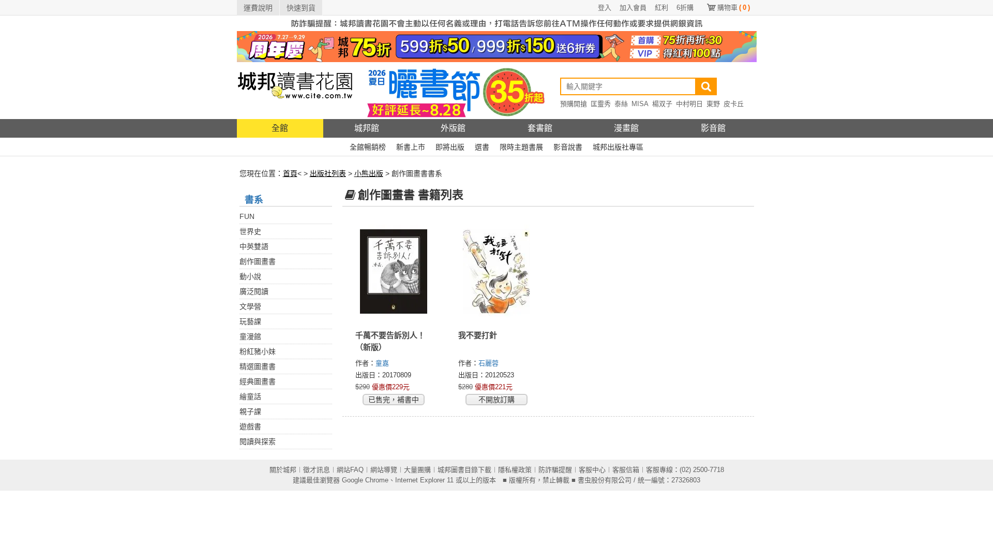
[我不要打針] (496, 272)
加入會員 (633, 7)
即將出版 (449, 147)
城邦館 (366, 128)
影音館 (713, 128)
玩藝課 (250, 321)
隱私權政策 (515, 470)
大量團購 (417, 470)
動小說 (250, 276)
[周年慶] (497, 46)
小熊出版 (368, 173)
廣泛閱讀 (253, 291)
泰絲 (621, 103)
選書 (482, 147)
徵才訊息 (316, 470)
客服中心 (592, 470)
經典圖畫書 (257, 381)
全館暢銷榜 (368, 147)
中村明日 (689, 103)
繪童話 (250, 396)
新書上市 (410, 147)
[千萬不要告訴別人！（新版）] (394, 272)
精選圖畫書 (257, 366)
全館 (280, 128)
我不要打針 (477, 335)
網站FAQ (350, 470)
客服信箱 (625, 470)
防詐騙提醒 (555, 470)
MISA (640, 103)
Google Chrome (365, 480)
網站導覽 (383, 470)
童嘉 (383, 363)
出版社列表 (328, 173)
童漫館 (250, 336)
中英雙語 (253, 246)
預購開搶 (573, 103)
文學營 (250, 306)
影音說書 (567, 147)
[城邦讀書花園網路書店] (295, 90)
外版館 (453, 128)
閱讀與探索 (257, 441)
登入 (604, 7)
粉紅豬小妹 (257, 351)
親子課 (250, 411)
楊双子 (662, 103)
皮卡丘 (734, 103)
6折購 (685, 7)
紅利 (661, 7)
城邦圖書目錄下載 (464, 470)
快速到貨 (301, 8)
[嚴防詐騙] (497, 23)
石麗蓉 (489, 363)
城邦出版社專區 (618, 147)
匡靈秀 (601, 103)
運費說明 (258, 8)
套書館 (540, 128)
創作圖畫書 (257, 261)
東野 (713, 103)
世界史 (250, 231)
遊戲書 (250, 426)
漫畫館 (626, 128)
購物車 (733, 7)
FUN (246, 216)
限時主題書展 (521, 147)
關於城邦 (282, 470)
